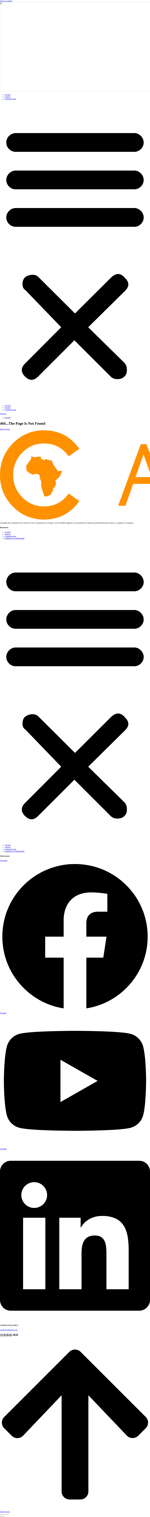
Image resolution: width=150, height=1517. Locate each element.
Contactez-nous (10, 99)
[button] (75, 252)
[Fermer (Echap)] (1, 1514)
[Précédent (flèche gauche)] (1, 1516)
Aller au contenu (6, 1)
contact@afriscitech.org (8, 1330)
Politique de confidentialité (14, 538)
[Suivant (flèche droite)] (3, 1516)
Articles (7, 97)
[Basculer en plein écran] (6, 1514)
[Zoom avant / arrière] (8, 1514)
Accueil (7, 95)
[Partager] (3, 1514)
